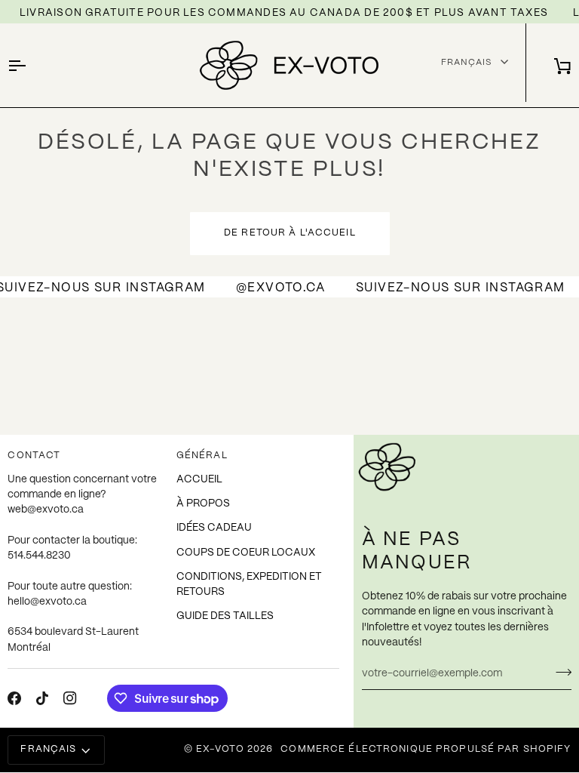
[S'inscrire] (559, 672)
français (48, 749)
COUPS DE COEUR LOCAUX (245, 553)
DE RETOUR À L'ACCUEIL (290, 233)
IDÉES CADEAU (214, 528)
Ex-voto (220, 749)
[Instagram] (70, 698)
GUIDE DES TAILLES (225, 616)
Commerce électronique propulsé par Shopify (425, 749)
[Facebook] (14, 698)
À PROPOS (203, 504)
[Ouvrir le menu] (30, 65)
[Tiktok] (42, 698)
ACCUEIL (199, 480)
